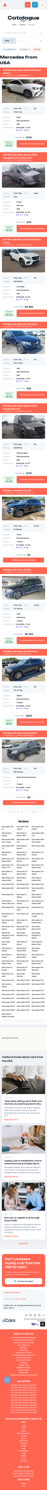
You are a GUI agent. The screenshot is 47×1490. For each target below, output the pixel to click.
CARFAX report (23, 1370)
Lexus (23, 1458)
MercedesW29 (38, 1010)
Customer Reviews (23, 1357)
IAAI (23, 1486)
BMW (23, 1431)
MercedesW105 (38, 984)
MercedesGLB (8, 907)
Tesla (23, 1426)
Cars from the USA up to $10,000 (23, 1405)
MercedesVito (38, 980)
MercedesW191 (23, 1010)
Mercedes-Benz (23, 1433)
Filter (7, 41)
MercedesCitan (38, 846)
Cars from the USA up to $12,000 (23, 1407)
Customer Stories (23, 1360)
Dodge (23, 1446)
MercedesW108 (8, 990)
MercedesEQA (8, 884)
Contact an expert (25, 1281)
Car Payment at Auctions (24, 1342)
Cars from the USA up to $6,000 (23, 1395)
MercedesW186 (23, 1006)
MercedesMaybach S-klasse (36, 935)
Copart (23, 1483)
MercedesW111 (38, 990)
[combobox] (31, 41)
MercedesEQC (38, 884)
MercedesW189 (8, 1010)
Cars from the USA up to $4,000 (23, 1390)
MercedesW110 (23, 990)
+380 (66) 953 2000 (12, 1292)
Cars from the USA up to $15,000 (23, 1410)
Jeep (23, 1448)
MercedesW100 (23, 984)
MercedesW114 (8, 994)
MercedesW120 (38, 994)
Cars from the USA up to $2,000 (23, 1385)
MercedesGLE (23, 914)
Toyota (24, 1436)
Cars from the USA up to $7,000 (23, 1397)
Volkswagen (23, 1451)
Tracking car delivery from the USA (23, 1375)
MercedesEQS (23, 888)
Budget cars (23, 1365)
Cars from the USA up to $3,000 (23, 1387)
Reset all (37, 49)
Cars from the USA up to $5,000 (23, 1392)
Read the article (11, 1119)
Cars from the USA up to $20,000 (23, 1412)
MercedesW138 (38, 1002)
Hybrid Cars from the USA (23, 1476)
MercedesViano (23, 980)
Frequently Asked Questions (23, 1355)
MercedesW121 (8, 998)
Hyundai (23, 1461)
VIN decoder (23, 1372)
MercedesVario (8, 980)
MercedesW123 (23, 998)
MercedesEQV (8, 894)
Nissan (23, 1443)
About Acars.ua (23, 1345)
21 (33, 812)
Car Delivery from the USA (23, 1340)
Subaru (23, 1456)
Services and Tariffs (23, 1352)
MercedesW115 (23, 994)
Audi (23, 1453)
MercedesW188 (38, 1006)
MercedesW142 (8, 1006)
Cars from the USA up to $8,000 (23, 1400)
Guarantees (23, 1350)
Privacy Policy (41, 1321)
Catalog (22, 25)
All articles (23, 1243)
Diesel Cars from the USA (23, 1471)
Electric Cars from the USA (23, 1473)
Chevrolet (23, 1441)
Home (14, 25)
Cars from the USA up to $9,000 (23, 1402)
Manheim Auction (23, 1367)
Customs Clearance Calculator (23, 1337)
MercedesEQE (8, 888)
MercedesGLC (38, 907)
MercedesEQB (23, 884)
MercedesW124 (38, 998)
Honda (23, 1438)
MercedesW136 (23, 1002)
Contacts (23, 1362)
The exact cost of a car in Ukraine (32, 144)
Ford (23, 1428)
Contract (23, 1347)
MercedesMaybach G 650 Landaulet (8, 935)
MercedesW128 (8, 1002)
